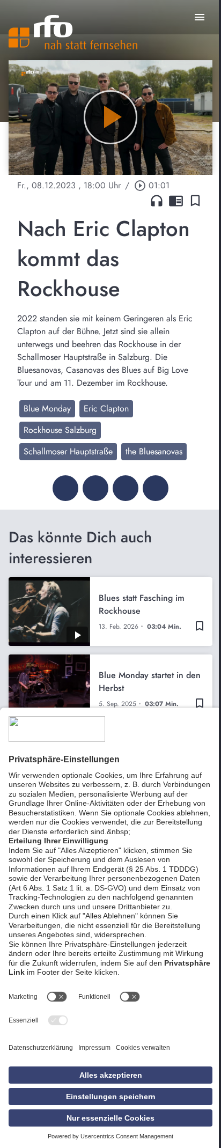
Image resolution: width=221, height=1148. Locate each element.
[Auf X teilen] (95, 488)
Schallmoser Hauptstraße (68, 451)
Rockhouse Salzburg (60, 430)
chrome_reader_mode (175, 200)
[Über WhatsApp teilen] (125, 488)
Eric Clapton (106, 408)
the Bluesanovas (154, 451)
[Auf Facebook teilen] (65, 488)
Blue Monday (47, 408)
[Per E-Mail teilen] (155, 488)
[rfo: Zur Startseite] (73, 32)
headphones (156, 200)
